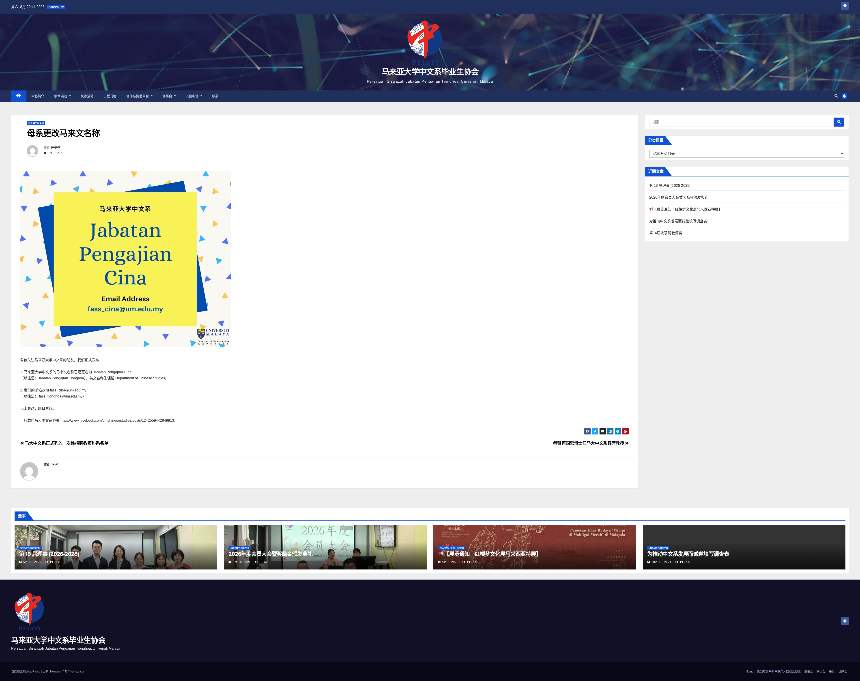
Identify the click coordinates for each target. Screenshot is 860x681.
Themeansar (76, 671)
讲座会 (842, 671)
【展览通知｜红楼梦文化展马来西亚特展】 (687, 209)
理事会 (167, 96)
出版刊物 (109, 96)
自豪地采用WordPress (26, 671)
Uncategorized (30, 548)
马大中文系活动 (36, 123)
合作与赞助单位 (138, 96)
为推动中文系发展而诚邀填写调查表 (678, 221)
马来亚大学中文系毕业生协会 (430, 72)
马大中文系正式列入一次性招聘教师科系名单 (66, 443)
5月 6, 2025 (450, 562)
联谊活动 (87, 96)
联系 (215, 96)
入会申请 (193, 96)
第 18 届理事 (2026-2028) (670, 185)
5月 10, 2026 (32, 562)
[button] (836, 96)
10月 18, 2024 (661, 562)
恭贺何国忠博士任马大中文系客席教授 (589, 443)
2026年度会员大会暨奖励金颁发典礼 (678, 197)
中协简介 (37, 96)
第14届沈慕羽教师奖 (665, 233)
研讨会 (821, 671)
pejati (55, 147)
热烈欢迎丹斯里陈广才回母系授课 (779, 671)
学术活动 (61, 96)
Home (749, 671)
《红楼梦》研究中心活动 (451, 548)
